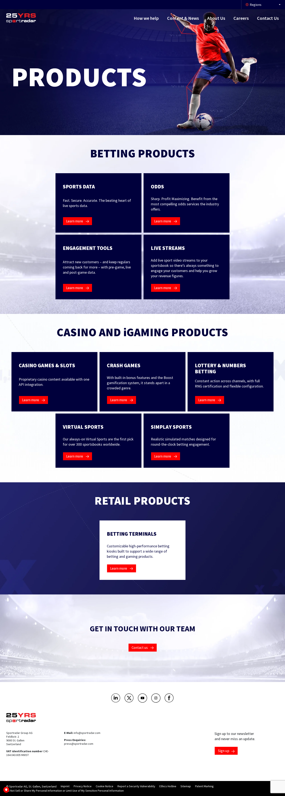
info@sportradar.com (87, 733)
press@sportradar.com (78, 744)
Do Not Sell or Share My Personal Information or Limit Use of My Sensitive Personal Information (65, 790)
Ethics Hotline (167, 786)
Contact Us (268, 18)
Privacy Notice (83, 786)
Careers (241, 18)
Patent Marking (204, 786)
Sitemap (185, 786)
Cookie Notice (104, 786)
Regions (255, 5)
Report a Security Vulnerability (136, 786)
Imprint (65, 786)
